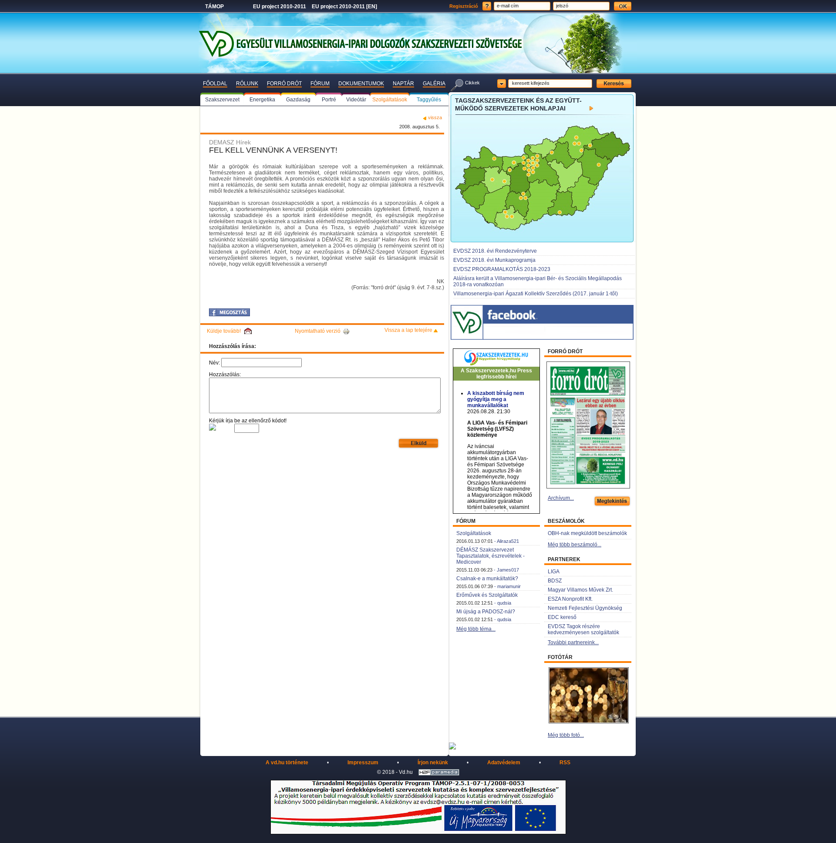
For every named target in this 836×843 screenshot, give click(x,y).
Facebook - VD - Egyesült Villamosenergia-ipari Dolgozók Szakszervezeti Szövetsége (558, 315)
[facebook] (229, 312)
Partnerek (564, 559)
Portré (329, 100)
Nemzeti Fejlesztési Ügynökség (585, 608)
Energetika (262, 100)
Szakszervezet (222, 100)
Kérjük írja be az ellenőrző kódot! (248, 421)
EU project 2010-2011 (279, 6)
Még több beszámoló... (574, 545)
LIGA (554, 572)
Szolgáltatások (473, 533)
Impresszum (362, 762)
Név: (214, 363)
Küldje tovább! (224, 331)
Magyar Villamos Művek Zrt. (580, 590)
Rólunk (247, 83)
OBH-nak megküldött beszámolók (587, 533)
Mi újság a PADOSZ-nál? (485, 612)
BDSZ (555, 581)
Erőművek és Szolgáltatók (487, 595)
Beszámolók (566, 521)
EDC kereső (562, 617)
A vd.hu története (287, 762)
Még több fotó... (566, 735)
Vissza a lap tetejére (408, 330)
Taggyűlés (429, 100)
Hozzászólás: (225, 374)
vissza (435, 117)
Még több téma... (476, 629)
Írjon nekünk (433, 762)
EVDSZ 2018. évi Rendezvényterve (495, 251)
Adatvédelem (503, 762)
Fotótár (560, 657)
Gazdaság (298, 100)
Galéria (434, 83)
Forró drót (284, 83)
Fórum (320, 83)
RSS (565, 762)
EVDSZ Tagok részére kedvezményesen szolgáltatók (583, 629)
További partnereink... (573, 642)
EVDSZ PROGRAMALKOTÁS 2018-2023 (501, 269)
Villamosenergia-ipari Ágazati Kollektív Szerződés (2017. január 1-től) (535, 294)
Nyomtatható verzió (317, 331)
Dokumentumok (361, 83)
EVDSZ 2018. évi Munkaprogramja (494, 260)
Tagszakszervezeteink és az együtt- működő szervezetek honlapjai (518, 104)
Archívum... (561, 498)
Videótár (356, 100)
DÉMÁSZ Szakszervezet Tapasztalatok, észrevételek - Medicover (490, 556)
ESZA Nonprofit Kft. (570, 599)
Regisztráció (463, 6)
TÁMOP (214, 6)
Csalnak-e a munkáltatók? (487, 578)
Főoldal (215, 83)
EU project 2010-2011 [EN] (344, 6)
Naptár (403, 83)
